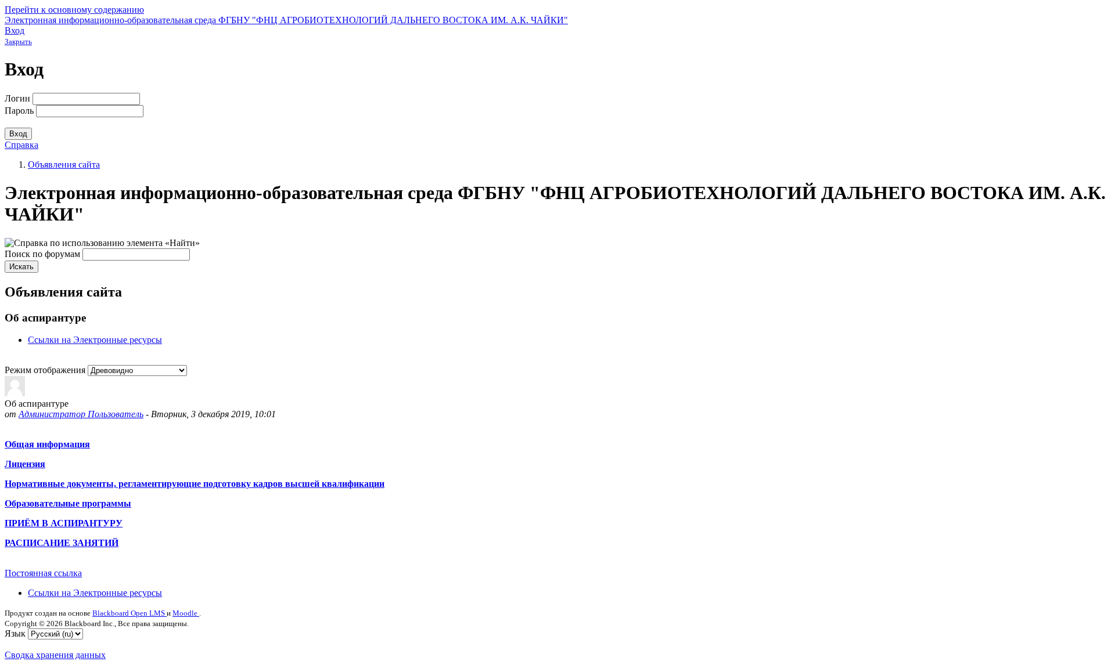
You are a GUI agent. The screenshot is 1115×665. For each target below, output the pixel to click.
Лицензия (25, 464)
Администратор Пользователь (81, 414)
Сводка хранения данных (55, 655)
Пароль (19, 110)
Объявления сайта (64, 164)
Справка (21, 145)
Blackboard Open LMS (129, 613)
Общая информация (47, 444)
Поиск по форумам (42, 254)
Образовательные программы (68, 503)
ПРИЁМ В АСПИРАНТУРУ (64, 523)
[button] (102, 243)
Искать (21, 266)
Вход (14, 30)
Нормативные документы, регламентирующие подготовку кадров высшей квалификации (194, 484)
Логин (17, 98)
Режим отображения (46, 370)
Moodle (185, 613)
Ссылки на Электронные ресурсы (95, 340)
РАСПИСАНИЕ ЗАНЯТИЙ (61, 543)
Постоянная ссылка (43, 573)
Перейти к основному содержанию (74, 10)
